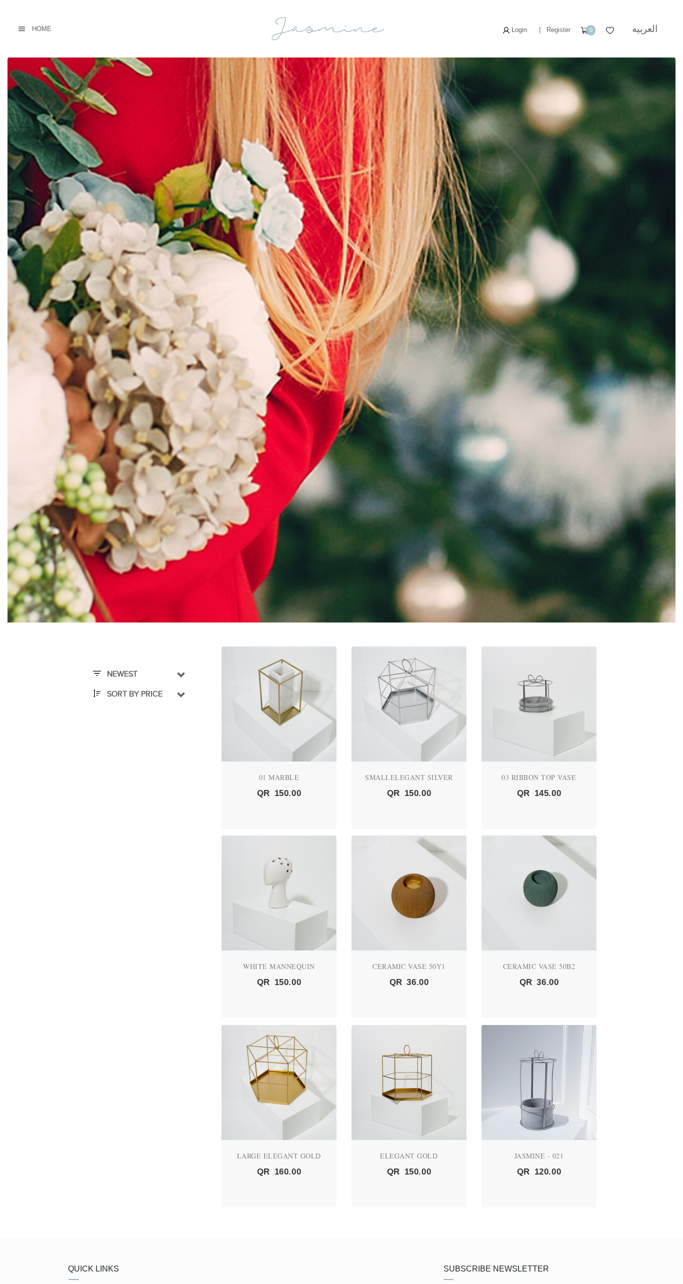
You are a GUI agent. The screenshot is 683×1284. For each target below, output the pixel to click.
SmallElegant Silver (409, 777)
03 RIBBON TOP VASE (539, 777)
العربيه (645, 29)
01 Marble (279, 777)
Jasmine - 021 (539, 1155)
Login (518, 30)
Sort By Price (133, 694)
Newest (121, 674)
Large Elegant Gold (279, 1155)
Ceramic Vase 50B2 (539, 966)
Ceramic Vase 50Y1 (409, 966)
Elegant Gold (409, 1155)
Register (558, 30)
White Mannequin (279, 966)
